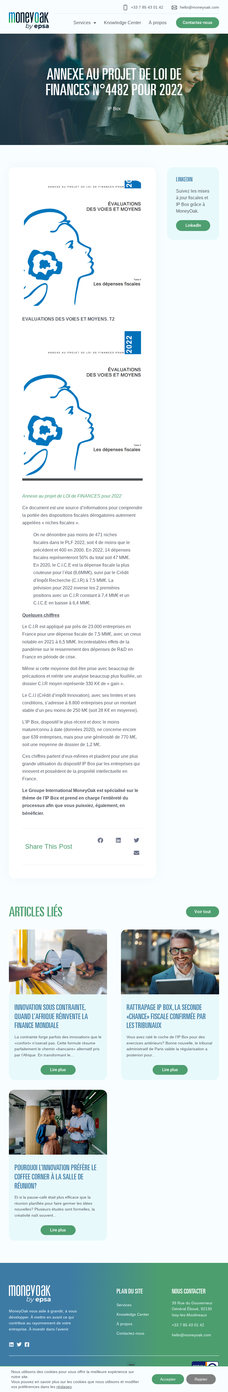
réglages (64, 1386)
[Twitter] (19, 1344)
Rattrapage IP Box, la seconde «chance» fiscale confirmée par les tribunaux (166, 1016)
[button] (100, 840)
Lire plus (58, 1069)
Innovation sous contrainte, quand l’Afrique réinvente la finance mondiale (51, 1016)
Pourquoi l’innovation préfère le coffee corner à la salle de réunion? (55, 1176)
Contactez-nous (130, 1333)
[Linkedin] (11, 1344)
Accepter (168, 1379)
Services (82, 22)
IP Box (114, 108)
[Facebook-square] (26, 1344)
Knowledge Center (122, 22)
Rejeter (201, 1379)
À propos (158, 22)
